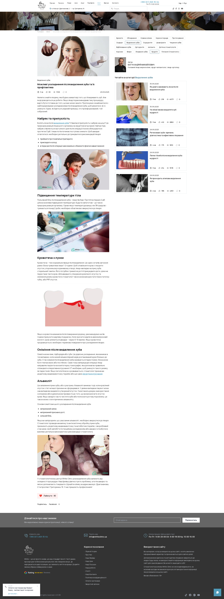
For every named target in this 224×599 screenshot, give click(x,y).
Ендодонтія (147, 42)
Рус (185, 3)
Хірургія (154, 52)
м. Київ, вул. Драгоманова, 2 (61, 9)
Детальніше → (13, 594)
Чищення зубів (175, 42)
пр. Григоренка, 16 (78, 9)
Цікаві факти (161, 42)
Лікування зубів (141, 52)
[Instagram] (179, 8)
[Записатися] (217, 592)
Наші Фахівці (90, 558)
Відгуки (106, 3)
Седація (119, 42)
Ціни (76, 3)
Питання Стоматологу (170, 52)
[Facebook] (176, 8)
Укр (180, 3)
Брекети (119, 38)
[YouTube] (182, 8)
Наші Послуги (90, 564)
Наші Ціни (89, 561)
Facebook (53, 504)
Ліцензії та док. (91, 551)
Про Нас (88, 555)
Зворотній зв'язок (92, 584)
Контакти (115, 3)
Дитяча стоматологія (167, 47)
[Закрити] (37, 586)
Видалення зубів (133, 42)
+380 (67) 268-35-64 (149, 2)
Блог (99, 3)
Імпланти (151, 47)
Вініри (129, 52)
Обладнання (132, 38)
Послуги (61, 3)
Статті (87, 571)
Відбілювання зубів (123, 47)
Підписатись (191, 520)
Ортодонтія (139, 47)
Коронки (119, 52)
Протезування (178, 38)
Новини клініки (146, 38)
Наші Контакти (91, 574)
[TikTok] (173, 8)
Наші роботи (90, 568)
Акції (82, 3)
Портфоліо (90, 3)
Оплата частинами (92, 581)
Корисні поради (162, 38)
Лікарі (69, 3)
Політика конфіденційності (95, 577)
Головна (40, 31)
